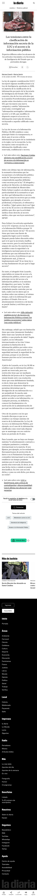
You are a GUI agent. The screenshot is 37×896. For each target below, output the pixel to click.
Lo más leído (6, 764)
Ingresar (8, 605)
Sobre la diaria (7, 815)
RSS (3, 833)
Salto (4, 712)
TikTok (4, 849)
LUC (8, 518)
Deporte (5, 652)
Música (4, 749)
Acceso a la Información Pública (18, 527)
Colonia (5, 702)
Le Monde (6, 727)
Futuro (4, 664)
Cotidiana (5, 645)
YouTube (5, 836)
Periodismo (6, 745)
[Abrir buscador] (34, 3)
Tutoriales (5, 864)
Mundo (4, 674)
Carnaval (5, 639)
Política (4, 680)
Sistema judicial (22, 8)
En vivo (4, 774)
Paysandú (5, 708)
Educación (6, 658)
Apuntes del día (8, 767)
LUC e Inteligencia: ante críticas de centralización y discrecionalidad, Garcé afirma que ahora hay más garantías (18, 485)
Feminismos (6, 661)
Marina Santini (18, 74)
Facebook (5, 846)
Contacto (5, 874)
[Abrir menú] (3, 2)
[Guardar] (22, 67)
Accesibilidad (7, 868)
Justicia (12, 8)
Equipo (4, 818)
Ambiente (5, 636)
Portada (5, 624)
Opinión (5, 677)
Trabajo (5, 687)
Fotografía (6, 779)
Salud (4, 683)
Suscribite (8, 611)
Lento (4, 730)
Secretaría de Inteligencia (18, 522)
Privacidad (6, 871)
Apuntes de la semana (10, 770)
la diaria (5, 724)
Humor (4, 782)
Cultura (4, 649)
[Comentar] (27, 67)
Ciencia (4, 642)
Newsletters (6, 830)
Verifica (5, 690)
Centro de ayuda (8, 861)
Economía (5, 655)
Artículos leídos (7, 752)
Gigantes (5, 733)
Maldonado (6, 705)
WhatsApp (6, 839)
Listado (4, 797)
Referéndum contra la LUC (22, 518)
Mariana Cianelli (7, 74)
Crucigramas (7, 785)
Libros (4, 671)
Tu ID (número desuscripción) (8, 801)
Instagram (6, 843)
